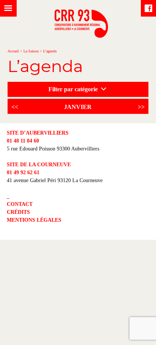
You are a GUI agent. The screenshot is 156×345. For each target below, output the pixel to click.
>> (141, 107)
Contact (20, 204)
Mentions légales (34, 220)
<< (14, 107)
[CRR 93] (81, 35)
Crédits (18, 212)
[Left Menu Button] (8, 8)
